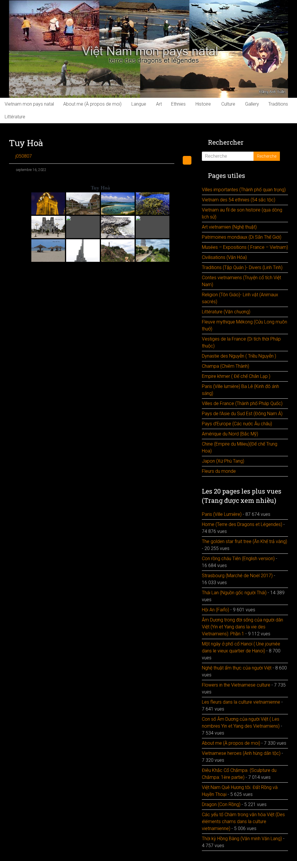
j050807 (23, 156)
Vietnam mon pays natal (29, 104)
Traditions (278, 104)
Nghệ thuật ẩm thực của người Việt (236, 668)
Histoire (203, 104)
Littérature (15, 116)
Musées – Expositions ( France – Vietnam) (245, 247)
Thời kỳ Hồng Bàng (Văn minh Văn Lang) (242, 838)
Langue (138, 104)
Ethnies (178, 104)
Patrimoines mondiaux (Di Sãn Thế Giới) (241, 237)
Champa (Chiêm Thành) (225, 366)
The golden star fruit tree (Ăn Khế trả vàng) (244, 541)
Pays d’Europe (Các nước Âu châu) (237, 423)
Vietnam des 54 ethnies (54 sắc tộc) (238, 200)
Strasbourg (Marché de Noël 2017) (237, 575)
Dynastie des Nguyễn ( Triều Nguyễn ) (239, 356)
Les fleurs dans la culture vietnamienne (241, 702)
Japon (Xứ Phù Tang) (223, 461)
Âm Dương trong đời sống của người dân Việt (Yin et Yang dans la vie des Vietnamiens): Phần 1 (242, 626)
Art (159, 104)
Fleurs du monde (219, 471)
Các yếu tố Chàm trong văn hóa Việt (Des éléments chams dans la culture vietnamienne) (243, 821)
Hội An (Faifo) (215, 609)
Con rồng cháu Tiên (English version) (238, 558)
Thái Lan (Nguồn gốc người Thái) (234, 592)
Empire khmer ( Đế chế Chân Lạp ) (236, 376)
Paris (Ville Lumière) (222, 514)
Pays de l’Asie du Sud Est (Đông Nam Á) (242, 413)
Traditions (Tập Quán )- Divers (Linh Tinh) (242, 267)
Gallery (252, 104)
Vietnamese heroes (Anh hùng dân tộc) (241, 753)
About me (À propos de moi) (92, 104)
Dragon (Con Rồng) (221, 804)
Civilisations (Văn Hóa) (224, 257)
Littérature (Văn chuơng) (226, 311)
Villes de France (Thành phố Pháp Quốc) (242, 403)
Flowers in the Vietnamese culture (236, 685)
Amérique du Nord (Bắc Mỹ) (230, 434)
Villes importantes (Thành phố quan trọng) (244, 189)
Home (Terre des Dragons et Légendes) (242, 524)
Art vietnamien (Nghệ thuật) (229, 227)
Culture (228, 104)
